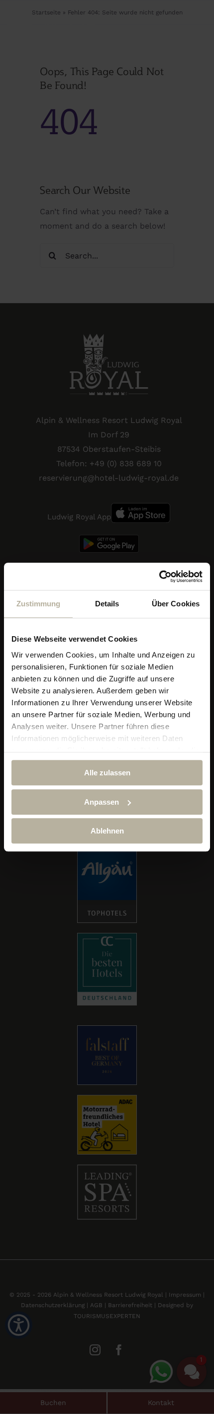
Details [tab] (107, 603)
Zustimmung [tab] (38, 603)
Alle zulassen (107, 772)
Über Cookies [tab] (176, 603)
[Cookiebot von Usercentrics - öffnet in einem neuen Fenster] (159, 576)
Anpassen (101, 802)
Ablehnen (107, 831)
